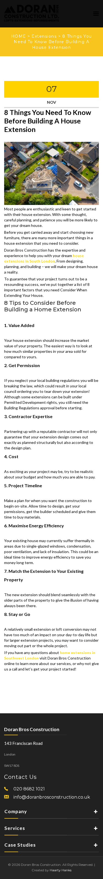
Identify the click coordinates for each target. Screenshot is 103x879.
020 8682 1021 (29, 788)
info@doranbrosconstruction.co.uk (51, 797)
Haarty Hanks (60, 870)
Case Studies (20, 845)
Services (14, 828)
